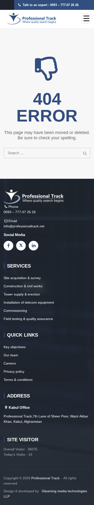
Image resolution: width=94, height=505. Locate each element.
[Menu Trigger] (86, 18)
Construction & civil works (23, 286)
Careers (10, 363)
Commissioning (15, 311)
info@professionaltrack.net (24, 226)
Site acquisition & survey (22, 278)
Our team (11, 355)
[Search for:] (47, 153)
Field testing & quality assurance (28, 319)
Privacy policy (14, 371)
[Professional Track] (31, 19)
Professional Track (45, 478)
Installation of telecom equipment (29, 302)
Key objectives (15, 347)
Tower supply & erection (22, 294)
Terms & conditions (18, 380)
